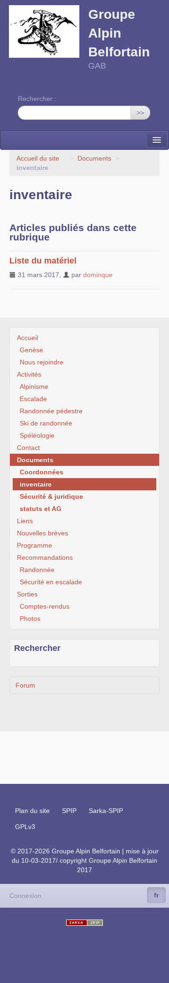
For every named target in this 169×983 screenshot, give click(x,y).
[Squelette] (84, 922)
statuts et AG (40, 508)
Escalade (33, 398)
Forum (25, 685)
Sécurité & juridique (51, 496)
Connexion (25, 895)
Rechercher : (37, 98)
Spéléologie (37, 435)
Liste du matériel (43, 260)
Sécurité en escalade (51, 582)
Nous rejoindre (41, 362)
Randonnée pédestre (51, 411)
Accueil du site (37, 158)
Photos (30, 618)
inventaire (36, 484)
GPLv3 (25, 826)
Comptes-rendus (44, 606)
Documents (94, 158)
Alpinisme (34, 386)
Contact (28, 447)
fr (156, 895)
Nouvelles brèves (42, 533)
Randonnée (37, 569)
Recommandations (45, 557)
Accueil (27, 337)
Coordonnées (41, 472)
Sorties (27, 594)
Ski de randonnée (46, 423)
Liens (25, 521)
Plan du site (32, 810)
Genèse (31, 350)
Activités (29, 374)
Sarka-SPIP (106, 810)
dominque (98, 275)
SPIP (69, 810)
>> (140, 112)
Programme (34, 545)
